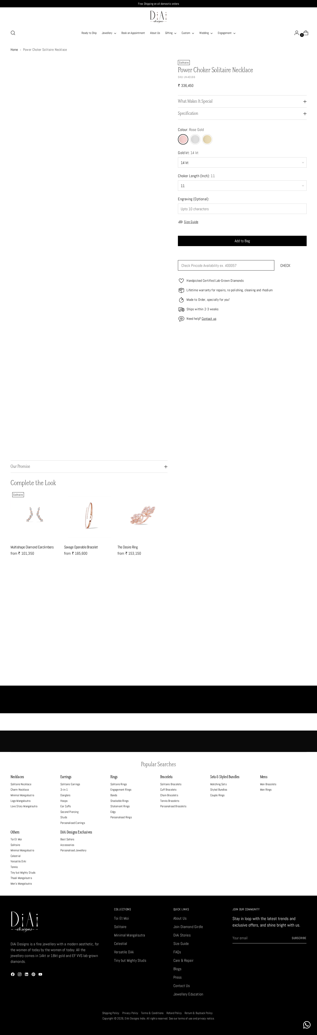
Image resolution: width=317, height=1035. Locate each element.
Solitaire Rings (118, 784)
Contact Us (181, 985)
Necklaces (17, 777)
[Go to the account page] (295, 33)
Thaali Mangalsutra (21, 878)
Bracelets (166, 777)
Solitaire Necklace (21, 784)
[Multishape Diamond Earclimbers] (36, 515)
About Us (180, 918)
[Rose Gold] (183, 139)
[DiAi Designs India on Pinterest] (33, 975)
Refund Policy (174, 1013)
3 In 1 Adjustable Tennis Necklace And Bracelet (121, 680)
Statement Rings (120, 806)
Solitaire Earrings (70, 784)
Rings (114, 777)
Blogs (177, 968)
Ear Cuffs (65, 806)
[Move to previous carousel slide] (293, 585)
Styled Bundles (218, 789)
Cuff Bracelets (168, 789)
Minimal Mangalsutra (22, 795)
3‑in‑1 (64, 789)
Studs (63, 817)
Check (285, 265)
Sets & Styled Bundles (225, 777)
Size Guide (191, 222)
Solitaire (15, 845)
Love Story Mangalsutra (24, 806)
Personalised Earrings (72, 823)
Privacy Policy (130, 1013)
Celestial (16, 856)
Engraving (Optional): (193, 198)
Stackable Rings (119, 801)
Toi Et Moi (16, 839)
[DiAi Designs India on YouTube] (40, 975)
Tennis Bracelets (169, 801)
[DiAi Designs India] (158, 16)
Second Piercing (69, 812)
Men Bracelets (268, 784)
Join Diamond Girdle (188, 926)
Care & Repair (183, 960)
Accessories (67, 845)
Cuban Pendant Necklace (195, 680)
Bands (113, 795)
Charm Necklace (20, 789)
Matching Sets (218, 784)
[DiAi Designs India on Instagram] (20, 975)
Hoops (63, 801)
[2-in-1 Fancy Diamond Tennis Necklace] (48, 637)
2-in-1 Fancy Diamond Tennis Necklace (47, 680)
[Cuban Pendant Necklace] (195, 637)
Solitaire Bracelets (170, 784)
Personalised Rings (121, 817)
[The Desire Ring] (143, 515)
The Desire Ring (128, 547)
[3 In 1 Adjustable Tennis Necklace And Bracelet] (121, 637)
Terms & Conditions (152, 1013)
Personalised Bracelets (173, 806)
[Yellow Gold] (207, 139)
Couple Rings (217, 795)
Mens (263, 777)
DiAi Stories (182, 935)
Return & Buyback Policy (199, 1013)
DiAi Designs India (135, 1018)
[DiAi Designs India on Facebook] (13, 975)
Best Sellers (67, 839)
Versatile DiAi (18, 861)
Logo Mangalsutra (21, 801)
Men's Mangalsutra (21, 883)
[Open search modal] (13, 33)
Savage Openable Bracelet (81, 547)
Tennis (14, 867)
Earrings (65, 777)
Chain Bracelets (169, 795)
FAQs (177, 951)
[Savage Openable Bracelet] (89, 515)
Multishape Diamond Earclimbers (32, 547)
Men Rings (266, 789)
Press (177, 977)
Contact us (209, 318)
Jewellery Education (188, 994)
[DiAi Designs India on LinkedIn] (27, 975)
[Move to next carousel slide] (303, 585)
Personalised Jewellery (73, 850)
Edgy (113, 812)
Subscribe (299, 938)
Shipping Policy (110, 1013)
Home (14, 49)
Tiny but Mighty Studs (23, 872)
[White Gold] (195, 139)
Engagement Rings (121, 789)
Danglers (65, 795)
